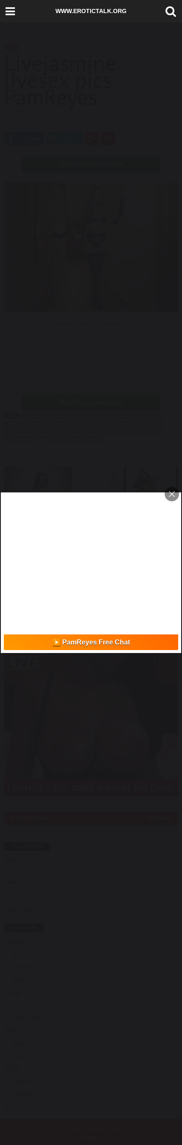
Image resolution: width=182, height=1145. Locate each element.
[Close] (172, 494)
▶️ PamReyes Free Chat (91, 642)
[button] (169, 11)
